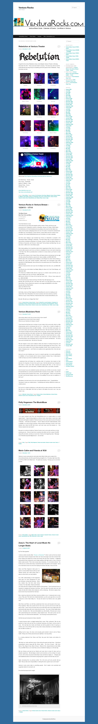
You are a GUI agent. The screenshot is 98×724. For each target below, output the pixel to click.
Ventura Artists (40, 394)
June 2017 (68, 256)
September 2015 (69, 288)
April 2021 (68, 186)
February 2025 (69, 116)
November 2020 (69, 194)
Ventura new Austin (41, 442)
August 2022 (68, 162)
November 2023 (69, 139)
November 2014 (69, 303)
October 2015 (69, 286)
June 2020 (68, 201)
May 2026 (68, 94)
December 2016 (69, 265)
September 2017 (69, 251)
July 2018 (68, 236)
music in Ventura (40, 534)
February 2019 (69, 226)
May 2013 (68, 329)
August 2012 (68, 341)
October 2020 (69, 195)
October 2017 (69, 250)
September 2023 (69, 142)
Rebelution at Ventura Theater (32, 46)
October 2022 (69, 159)
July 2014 (68, 309)
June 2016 (68, 274)
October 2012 (69, 338)
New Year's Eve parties (41, 303)
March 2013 (68, 330)
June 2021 (68, 183)
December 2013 (69, 320)
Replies (39, 395)
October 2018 (69, 232)
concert (33, 195)
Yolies (51, 305)
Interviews (68, 352)
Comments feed (69, 374)
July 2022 (68, 163)
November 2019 (69, 212)
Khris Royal (44, 195)
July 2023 (68, 145)
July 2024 (68, 127)
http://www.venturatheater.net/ (25, 192)
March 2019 (68, 224)
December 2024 (69, 119)
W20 (31, 536)
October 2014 (69, 304)
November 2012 (69, 336)
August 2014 (68, 307)
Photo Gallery (32, 36)
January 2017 (69, 263)
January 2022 (69, 172)
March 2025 (68, 115)
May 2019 (68, 221)
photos (30, 196)
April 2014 (68, 314)
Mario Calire (34, 534)
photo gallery (26, 196)
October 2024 (69, 122)
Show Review (69, 358)
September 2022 (69, 160)
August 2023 (68, 144)
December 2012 (69, 335)
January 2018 (69, 245)
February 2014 (69, 317)
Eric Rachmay (38, 195)
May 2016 (68, 276)
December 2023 (69, 138)
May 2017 (68, 257)
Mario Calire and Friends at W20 (32, 450)
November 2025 (69, 103)
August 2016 (68, 271)
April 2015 (68, 295)
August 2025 (68, 107)
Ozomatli (46, 534)
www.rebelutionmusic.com (25, 190)
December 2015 (69, 283)
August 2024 (68, 125)
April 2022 (68, 168)
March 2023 (68, 151)
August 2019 (68, 216)
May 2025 (68, 112)
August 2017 (68, 253)
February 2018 (69, 244)
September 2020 (69, 197)
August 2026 (68, 89)
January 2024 (69, 136)
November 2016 (69, 267)
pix (33, 196)
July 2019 (68, 218)
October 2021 (69, 177)
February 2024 (69, 135)
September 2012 (69, 339)
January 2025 (69, 118)
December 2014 (69, 301)
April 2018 (68, 241)
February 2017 (69, 262)
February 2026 (69, 98)
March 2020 (68, 206)
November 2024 (69, 121)
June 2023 (68, 147)
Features (39, 36)
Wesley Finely (39, 198)
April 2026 (68, 95)
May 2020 (68, 203)
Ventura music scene (36, 710)
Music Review (69, 354)
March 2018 (68, 242)
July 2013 (68, 327)
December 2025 (69, 101)
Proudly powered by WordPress (49, 719)
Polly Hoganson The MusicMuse (33, 402)
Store (67, 360)
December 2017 (69, 247)
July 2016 (68, 273)
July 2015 (68, 291)
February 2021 (69, 189)
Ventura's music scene (23, 198)
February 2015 (69, 298)
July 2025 (68, 109)
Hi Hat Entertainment (32, 303)
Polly (23, 442)
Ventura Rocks (26, 7)
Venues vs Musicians (39, 555)
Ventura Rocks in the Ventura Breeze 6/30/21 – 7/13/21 (72, 73)
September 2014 (69, 306)
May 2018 (68, 239)
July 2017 (68, 254)
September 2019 (69, 215)
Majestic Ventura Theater (52, 195)
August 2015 (68, 289)
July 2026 (68, 91)
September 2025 (69, 106)
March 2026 (68, 97)
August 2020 (68, 198)
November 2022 (69, 157)
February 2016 (69, 280)
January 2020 (69, 209)
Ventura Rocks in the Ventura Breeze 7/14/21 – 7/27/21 (72, 69)
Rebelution (36, 196)
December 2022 (69, 156)
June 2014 (68, 310)
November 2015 (69, 285)
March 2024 (68, 133)
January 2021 (69, 191)
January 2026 (69, 100)
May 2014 (68, 312)
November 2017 (69, 248)
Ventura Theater (54, 196)
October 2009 (69, 345)
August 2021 (68, 180)
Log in (67, 371)
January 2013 (69, 333)
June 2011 (68, 342)
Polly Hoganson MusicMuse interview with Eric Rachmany (38, 176)
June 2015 (68, 292)
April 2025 (68, 113)
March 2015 (68, 297)
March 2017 (68, 260)
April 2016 (68, 277)
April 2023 (68, 150)
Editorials (24, 394)
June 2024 (68, 128)
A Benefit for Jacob (43, 302)
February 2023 (69, 153)
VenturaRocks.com (32, 198)
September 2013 (69, 324)
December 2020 (69, 192)
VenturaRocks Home (23, 36)
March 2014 (68, 315)
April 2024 (68, 131)
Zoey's (57, 442)
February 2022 (69, 171)
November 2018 (69, 230)
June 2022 (68, 165)
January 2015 (69, 300)
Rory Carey (41, 196)
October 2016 (69, 268)
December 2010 (69, 344)
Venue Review (69, 364)
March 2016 (68, 279)
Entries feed (68, 373)
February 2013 (69, 332)
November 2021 (69, 175)
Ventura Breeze (25, 302)
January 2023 (69, 154)
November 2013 (69, 321)
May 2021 (68, 185)
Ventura (56, 303)
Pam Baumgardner (50, 303)
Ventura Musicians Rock (29, 311)
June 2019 (68, 220)
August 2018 (68, 235)
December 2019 (69, 210)
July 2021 (68, 182)
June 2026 (68, 92)
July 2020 (68, 200)
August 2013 (68, 326)
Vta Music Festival (70, 366)
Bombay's (49, 302)
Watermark (34, 536)
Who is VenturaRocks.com (49, 36)
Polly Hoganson (34, 442)
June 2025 (68, 110)
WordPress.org (69, 376)
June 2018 (68, 238)
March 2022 (68, 169)
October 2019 (69, 213)
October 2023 (69, 141)
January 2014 (69, 318)
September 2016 (69, 270)
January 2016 (69, 282)
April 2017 (68, 259)
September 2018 (69, 233)
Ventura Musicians (47, 394)
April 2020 (68, 204)
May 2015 (68, 294)
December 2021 (69, 174)
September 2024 (69, 124)
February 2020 (69, 207)
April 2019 (68, 223)
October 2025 (69, 104)
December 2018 (69, 229)
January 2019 (69, 227)
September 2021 (69, 179)
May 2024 (68, 130)
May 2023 (68, 148)
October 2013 (69, 323)
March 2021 (68, 188)
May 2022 (68, 166)
